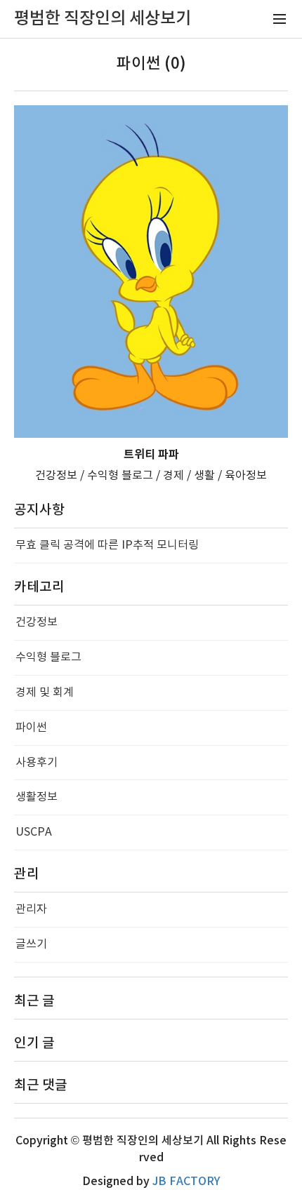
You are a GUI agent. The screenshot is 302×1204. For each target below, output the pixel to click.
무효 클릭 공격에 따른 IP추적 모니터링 (107, 545)
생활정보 (36, 797)
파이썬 (31, 727)
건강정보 (36, 622)
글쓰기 (31, 944)
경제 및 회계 (44, 692)
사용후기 (36, 762)
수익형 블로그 (48, 657)
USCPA (33, 832)
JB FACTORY (186, 1181)
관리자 (31, 909)
